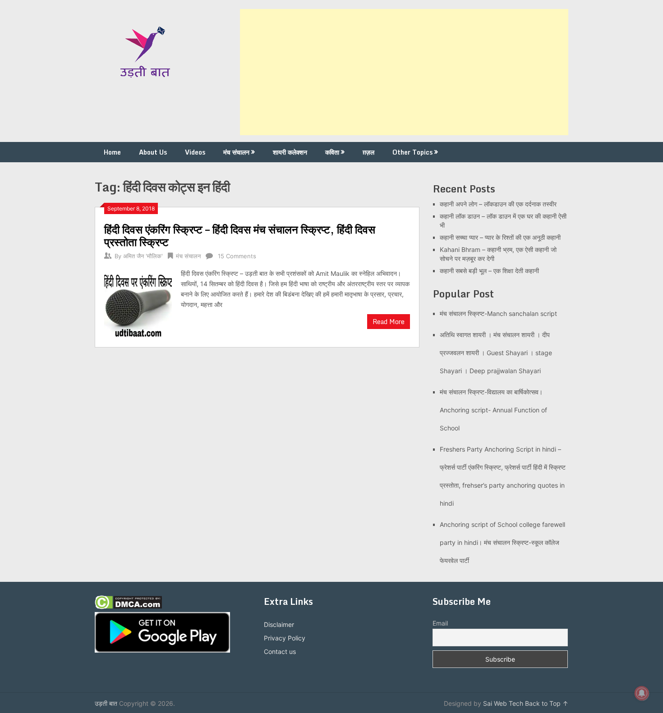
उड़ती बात (106, 703)
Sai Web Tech (503, 703)
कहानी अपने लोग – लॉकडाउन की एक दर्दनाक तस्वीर (498, 204)
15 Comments (237, 256)
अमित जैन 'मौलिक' (143, 256)
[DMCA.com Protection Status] (128, 607)
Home (112, 152)
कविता (332, 152)
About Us (153, 152)
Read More (389, 321)
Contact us (280, 651)
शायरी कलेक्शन (290, 152)
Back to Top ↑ (546, 703)
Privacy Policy (284, 638)
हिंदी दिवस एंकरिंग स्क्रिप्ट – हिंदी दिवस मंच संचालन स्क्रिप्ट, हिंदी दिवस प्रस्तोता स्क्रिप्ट (239, 235)
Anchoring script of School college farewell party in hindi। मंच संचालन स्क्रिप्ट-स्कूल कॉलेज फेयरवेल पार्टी (502, 542)
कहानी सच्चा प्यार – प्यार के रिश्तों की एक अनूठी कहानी (500, 237)
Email (440, 623)
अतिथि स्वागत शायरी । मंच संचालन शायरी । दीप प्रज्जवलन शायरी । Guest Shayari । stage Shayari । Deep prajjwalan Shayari (496, 353)
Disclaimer (279, 624)
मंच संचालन (236, 152)
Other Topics (412, 152)
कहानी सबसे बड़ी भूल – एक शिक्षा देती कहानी (489, 270)
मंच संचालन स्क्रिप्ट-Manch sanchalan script (498, 313)
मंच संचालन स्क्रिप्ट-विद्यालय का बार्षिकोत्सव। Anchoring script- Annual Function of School (493, 410)
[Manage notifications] (642, 693)
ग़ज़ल (368, 152)
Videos (195, 152)
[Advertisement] (404, 72)
